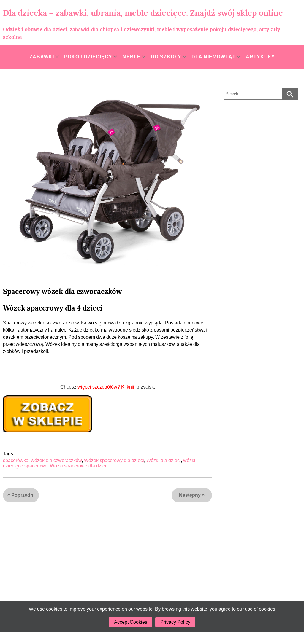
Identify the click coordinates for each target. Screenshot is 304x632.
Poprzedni (22, 495)
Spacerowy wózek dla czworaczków (62, 291)
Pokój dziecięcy (88, 56)
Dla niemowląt (213, 56)
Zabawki (41, 56)
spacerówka (15, 460)
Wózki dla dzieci (163, 460)
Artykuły (260, 56)
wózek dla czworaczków (56, 460)
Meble (131, 56)
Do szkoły (166, 56)
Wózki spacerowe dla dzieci (79, 465)
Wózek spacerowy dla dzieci (114, 460)
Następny (190, 495)
